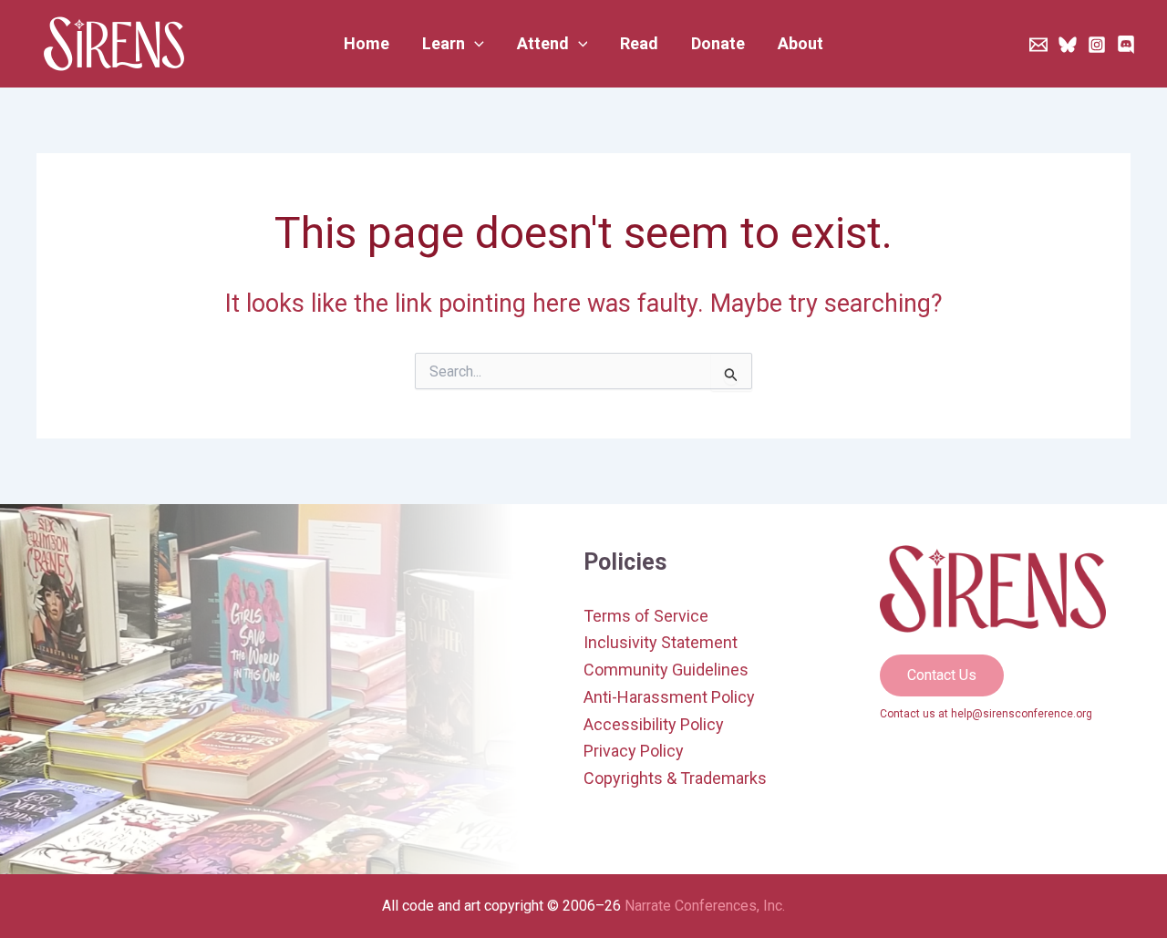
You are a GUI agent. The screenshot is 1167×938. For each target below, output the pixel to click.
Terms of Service (646, 615)
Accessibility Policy (654, 724)
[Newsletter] (1038, 45)
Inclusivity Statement (661, 642)
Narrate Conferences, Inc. (705, 905)
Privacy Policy (634, 750)
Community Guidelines (666, 669)
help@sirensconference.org (1021, 713)
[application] (474, 43)
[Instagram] (1097, 45)
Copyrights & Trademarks (675, 778)
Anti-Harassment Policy (669, 696)
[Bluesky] (1068, 45)
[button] (453, 43)
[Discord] (1126, 45)
